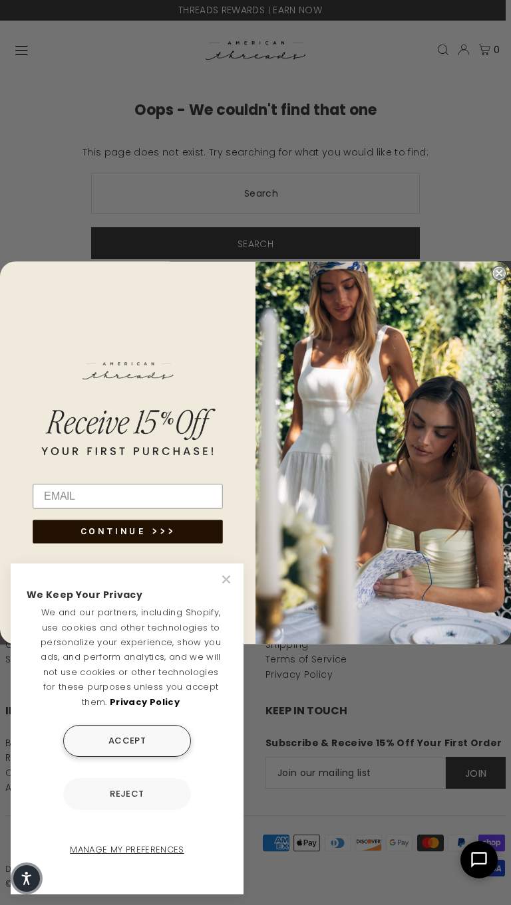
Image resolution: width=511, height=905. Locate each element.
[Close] (228, 579)
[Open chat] (479, 859)
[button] (27, 878)
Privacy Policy (145, 702)
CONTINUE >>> (128, 531)
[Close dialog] (499, 273)
